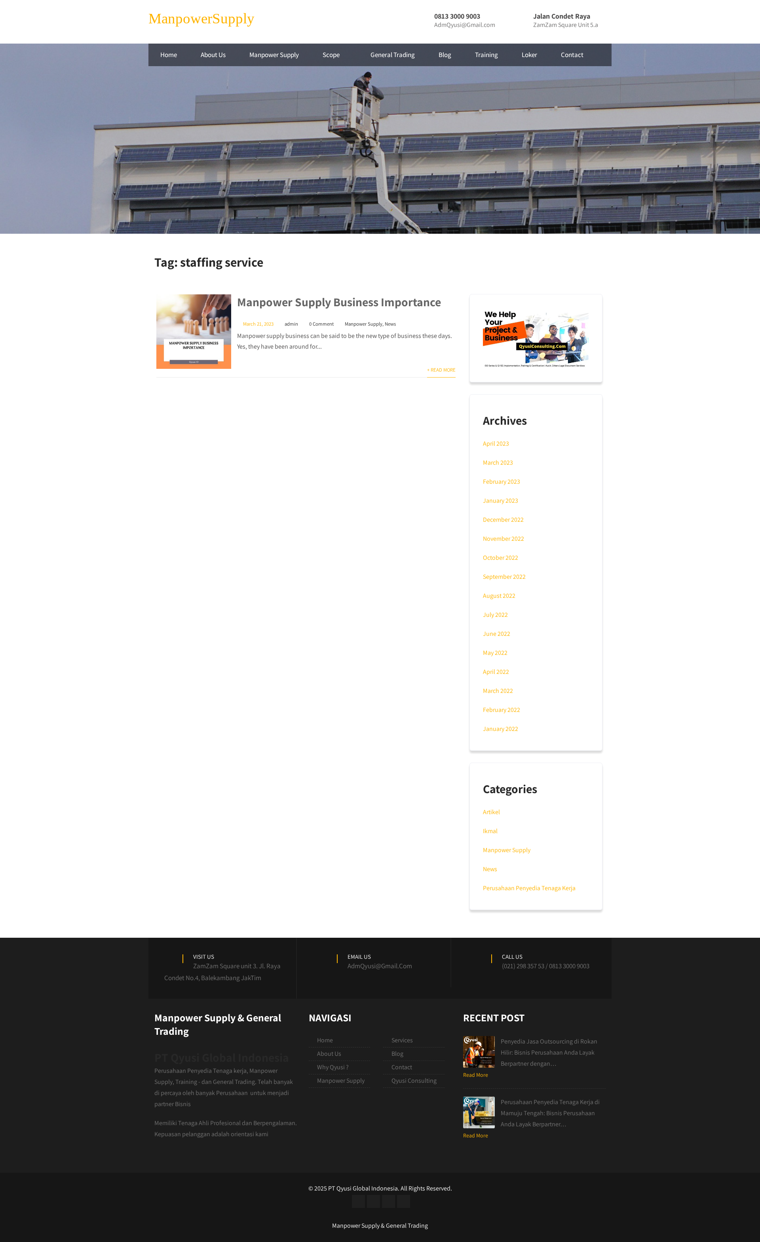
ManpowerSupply (201, 18)
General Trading (392, 54)
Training (486, 54)
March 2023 (498, 462)
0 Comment (321, 324)
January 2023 (500, 500)
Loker (529, 54)
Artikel (491, 812)
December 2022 (503, 519)
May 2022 (495, 653)
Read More (475, 1074)
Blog (445, 54)
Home (168, 54)
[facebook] (358, 1201)
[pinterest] (403, 1201)
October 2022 (500, 557)
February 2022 (501, 710)
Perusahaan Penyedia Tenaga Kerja (529, 888)
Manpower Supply (274, 54)
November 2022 (503, 538)
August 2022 (499, 595)
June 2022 (496, 634)
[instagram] (388, 1201)
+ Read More (441, 369)
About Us (213, 54)
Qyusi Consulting (414, 1080)
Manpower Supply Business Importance (339, 302)
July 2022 (495, 615)
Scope (331, 54)
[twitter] (373, 1201)
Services (402, 1040)
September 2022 (504, 576)
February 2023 (501, 481)
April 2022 (496, 672)
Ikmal (490, 831)
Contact (572, 54)
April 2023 (496, 443)
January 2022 (500, 729)
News (390, 324)
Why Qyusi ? (333, 1067)
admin (291, 324)
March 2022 (498, 691)
